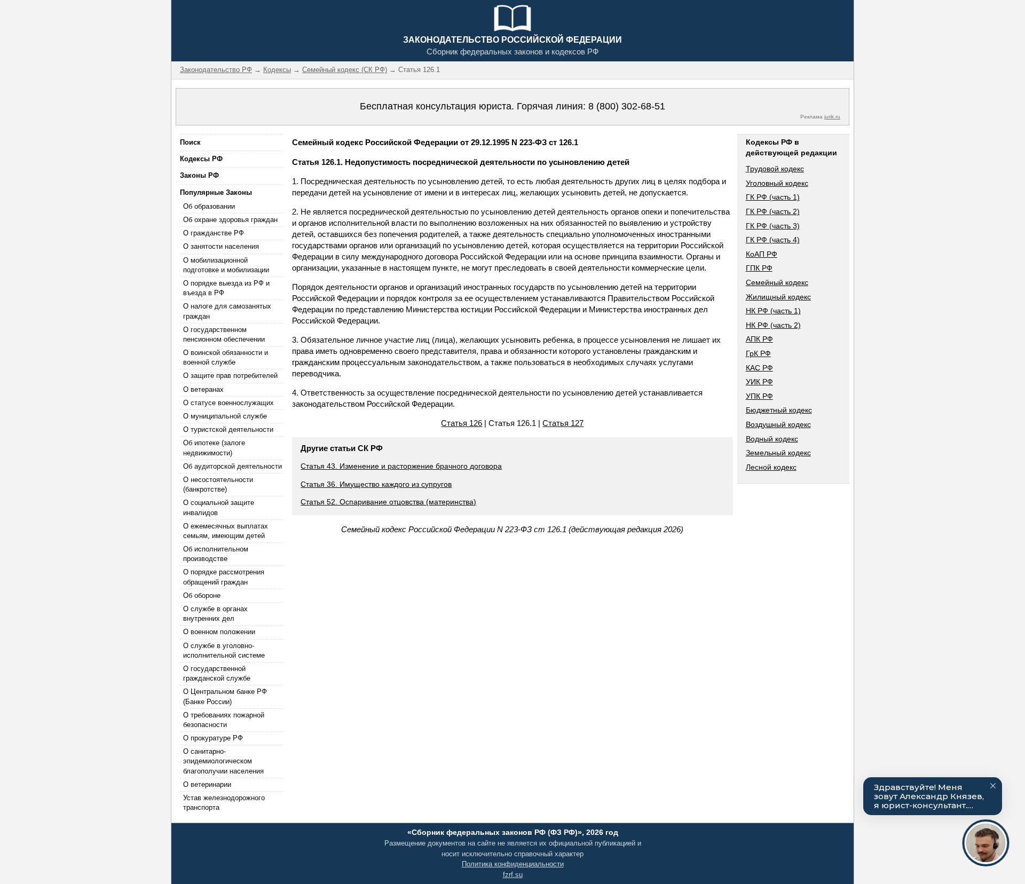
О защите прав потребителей (230, 376)
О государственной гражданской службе (216, 673)
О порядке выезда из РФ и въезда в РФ (226, 288)
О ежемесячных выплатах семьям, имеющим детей (225, 531)
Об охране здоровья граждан (230, 220)
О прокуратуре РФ (213, 738)
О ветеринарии (207, 784)
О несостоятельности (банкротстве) (218, 484)
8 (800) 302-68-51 (626, 106)
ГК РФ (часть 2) (773, 211)
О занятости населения (221, 246)
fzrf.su (513, 875)
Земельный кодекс (778, 452)
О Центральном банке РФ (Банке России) (225, 696)
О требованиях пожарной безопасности (223, 720)
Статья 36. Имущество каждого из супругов (376, 484)
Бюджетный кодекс (779, 410)
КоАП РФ (761, 254)
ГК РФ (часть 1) (773, 197)
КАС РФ (759, 368)
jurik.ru (832, 117)
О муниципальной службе (225, 416)
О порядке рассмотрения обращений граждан (223, 577)
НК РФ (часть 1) (773, 310)
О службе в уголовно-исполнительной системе (224, 650)
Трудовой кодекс (775, 168)
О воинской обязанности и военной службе (225, 357)
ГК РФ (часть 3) (773, 226)
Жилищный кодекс (778, 297)
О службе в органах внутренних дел (215, 613)
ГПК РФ (759, 268)
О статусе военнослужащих (228, 403)
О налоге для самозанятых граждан (227, 311)
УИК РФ (759, 381)
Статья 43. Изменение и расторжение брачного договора (401, 466)
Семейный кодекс (777, 282)
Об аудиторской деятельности (232, 466)
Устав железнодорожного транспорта (224, 802)
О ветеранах (203, 389)
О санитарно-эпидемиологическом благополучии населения (223, 761)
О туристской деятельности (228, 429)
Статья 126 (461, 423)
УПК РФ (759, 396)
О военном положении (219, 632)
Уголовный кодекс (777, 183)
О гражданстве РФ (213, 233)
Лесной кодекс (771, 467)
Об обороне (201, 595)
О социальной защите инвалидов (218, 507)
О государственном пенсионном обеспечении (224, 334)
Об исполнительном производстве (215, 554)
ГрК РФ (758, 353)
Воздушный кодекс (778, 424)
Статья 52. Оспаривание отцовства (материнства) (388, 502)
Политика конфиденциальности (513, 864)
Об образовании (209, 206)
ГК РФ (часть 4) (773, 239)
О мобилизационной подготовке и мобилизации (226, 265)
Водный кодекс (772, 439)
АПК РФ (759, 339)
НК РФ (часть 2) (773, 325)
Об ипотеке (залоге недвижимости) (214, 447)
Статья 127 (563, 423)
